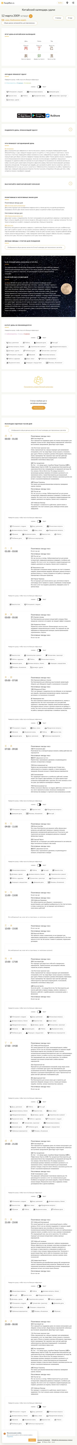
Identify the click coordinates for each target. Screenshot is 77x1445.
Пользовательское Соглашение (40, 1440)
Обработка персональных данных (62, 1440)
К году (70, 18)
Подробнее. (10, 1436)
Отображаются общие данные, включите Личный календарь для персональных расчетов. (35, 247)
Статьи (38, 1442)
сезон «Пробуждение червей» (13, 20)
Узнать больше (38, 408)
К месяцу (58, 18)
